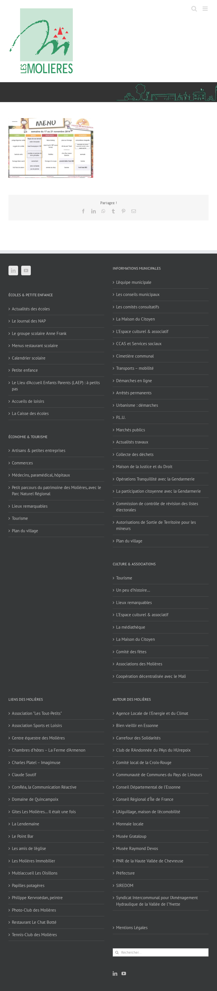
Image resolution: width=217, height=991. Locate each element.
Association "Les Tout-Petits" (37, 713)
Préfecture (125, 873)
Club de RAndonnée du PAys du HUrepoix (153, 750)
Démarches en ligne (134, 380)
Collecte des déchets (134, 454)
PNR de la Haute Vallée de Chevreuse (149, 861)
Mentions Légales (131, 927)
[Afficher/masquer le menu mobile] (206, 9)
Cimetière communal (135, 356)
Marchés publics (130, 429)
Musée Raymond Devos (137, 848)
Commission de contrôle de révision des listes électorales (157, 507)
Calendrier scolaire (28, 358)
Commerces (22, 463)
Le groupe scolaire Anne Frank (39, 333)
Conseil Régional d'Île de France (144, 799)
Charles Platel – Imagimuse (36, 762)
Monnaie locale (130, 823)
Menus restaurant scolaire (35, 345)
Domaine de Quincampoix (35, 799)
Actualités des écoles (31, 308)
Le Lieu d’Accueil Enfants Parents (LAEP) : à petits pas (56, 386)
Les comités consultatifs (137, 307)
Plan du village (25, 530)
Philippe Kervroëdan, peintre (37, 897)
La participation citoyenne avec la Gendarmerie (158, 491)
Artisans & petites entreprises (38, 450)
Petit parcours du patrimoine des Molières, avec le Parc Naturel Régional (56, 491)
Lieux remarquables (29, 506)
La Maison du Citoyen (135, 319)
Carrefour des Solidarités (138, 738)
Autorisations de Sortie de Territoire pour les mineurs (156, 525)
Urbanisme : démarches (137, 405)
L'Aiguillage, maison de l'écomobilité (148, 811)
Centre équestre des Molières (38, 738)
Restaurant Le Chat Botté (34, 922)
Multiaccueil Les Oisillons (34, 873)
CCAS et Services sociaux (139, 343)
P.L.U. (120, 417)
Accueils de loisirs (28, 401)
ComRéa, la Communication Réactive (44, 787)
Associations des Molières (139, 664)
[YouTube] (26, 270)
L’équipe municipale (133, 282)
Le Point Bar (22, 836)
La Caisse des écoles (30, 413)
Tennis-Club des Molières (34, 934)
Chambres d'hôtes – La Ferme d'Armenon (48, 750)
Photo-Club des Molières (34, 910)
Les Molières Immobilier (33, 861)
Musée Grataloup (131, 836)
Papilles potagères (28, 885)
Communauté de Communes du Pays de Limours (159, 774)
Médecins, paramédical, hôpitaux (41, 475)
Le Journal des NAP (29, 321)
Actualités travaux (132, 442)
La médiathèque (130, 627)
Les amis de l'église (29, 848)
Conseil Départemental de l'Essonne (148, 787)
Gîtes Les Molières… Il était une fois (44, 811)
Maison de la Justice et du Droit (144, 466)
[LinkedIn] (13, 270)
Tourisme (20, 518)
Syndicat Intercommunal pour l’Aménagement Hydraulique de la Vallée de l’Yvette (157, 901)
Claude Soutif (24, 774)
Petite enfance (25, 370)
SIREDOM (124, 885)
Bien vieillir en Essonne (137, 725)
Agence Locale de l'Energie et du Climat (152, 713)
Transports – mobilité (135, 368)
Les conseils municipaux (138, 294)
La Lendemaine (25, 823)
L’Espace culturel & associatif (142, 331)
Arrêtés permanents (133, 392)
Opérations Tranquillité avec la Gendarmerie (155, 479)
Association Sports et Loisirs (37, 725)
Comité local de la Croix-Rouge (144, 762)
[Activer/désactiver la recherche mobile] (194, 9)
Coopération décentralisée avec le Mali (151, 676)
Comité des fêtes (131, 651)
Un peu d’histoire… (133, 590)
